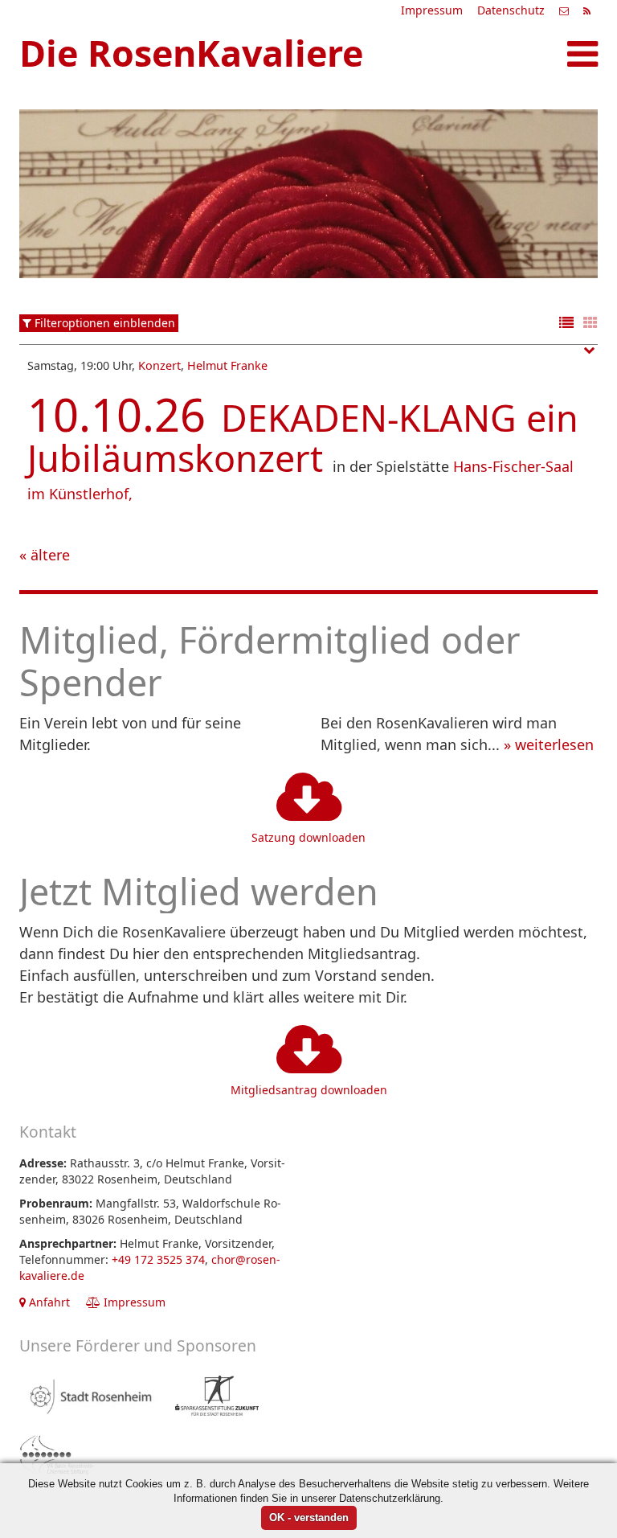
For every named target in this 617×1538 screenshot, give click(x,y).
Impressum (432, 10)
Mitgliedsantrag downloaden (309, 1089)
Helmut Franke (227, 365)
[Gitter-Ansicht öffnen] (590, 323)
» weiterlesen (549, 744)
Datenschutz (511, 10)
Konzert (159, 365)
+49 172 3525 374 (158, 1259)
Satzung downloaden (308, 837)
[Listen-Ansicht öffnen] (566, 323)
